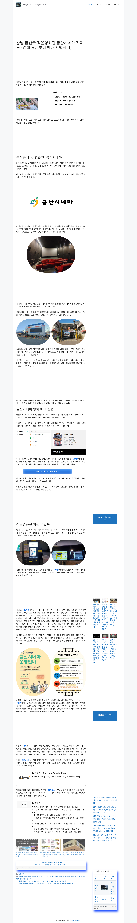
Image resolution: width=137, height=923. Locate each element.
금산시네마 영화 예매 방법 (49, 876)
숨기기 (61, 92)
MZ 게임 (116, 5)
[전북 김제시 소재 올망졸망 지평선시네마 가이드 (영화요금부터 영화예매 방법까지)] (27, 845)
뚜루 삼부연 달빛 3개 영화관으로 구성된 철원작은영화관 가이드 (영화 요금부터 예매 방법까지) (50, 854)
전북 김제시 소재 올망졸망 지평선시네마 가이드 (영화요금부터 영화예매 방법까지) (27, 854)
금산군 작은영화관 (25, 876)
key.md (96, 906)
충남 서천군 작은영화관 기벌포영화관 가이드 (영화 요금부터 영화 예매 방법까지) (46, 883)
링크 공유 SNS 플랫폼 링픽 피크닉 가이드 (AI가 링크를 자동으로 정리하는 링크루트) (104, 837)
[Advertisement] (51, 27)
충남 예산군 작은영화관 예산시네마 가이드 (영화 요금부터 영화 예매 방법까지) (73, 854)
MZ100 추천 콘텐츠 (105, 518)
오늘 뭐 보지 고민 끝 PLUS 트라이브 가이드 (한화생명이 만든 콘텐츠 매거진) (104, 809)
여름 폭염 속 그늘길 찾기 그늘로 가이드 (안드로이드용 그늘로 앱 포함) (104, 819)
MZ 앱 (99, 5)
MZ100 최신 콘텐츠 (105, 716)
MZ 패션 (107, 5)
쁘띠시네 (25, 760)
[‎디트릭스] (51, 817)
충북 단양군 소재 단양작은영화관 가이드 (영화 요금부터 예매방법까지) (42, 881)
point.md (19, 868)
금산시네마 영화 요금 (66, 876)
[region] (51, 863)
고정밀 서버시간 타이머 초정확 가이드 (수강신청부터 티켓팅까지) (105, 800)
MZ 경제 (91, 5)
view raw (82, 868)
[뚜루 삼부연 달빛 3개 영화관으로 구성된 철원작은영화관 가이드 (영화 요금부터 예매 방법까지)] (50, 845)
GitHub (34, 868)
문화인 (18, 703)
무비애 (24, 746)
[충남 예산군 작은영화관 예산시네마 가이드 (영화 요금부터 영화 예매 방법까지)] (74, 845)
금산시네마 (36, 876)
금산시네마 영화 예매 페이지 (47, 471)
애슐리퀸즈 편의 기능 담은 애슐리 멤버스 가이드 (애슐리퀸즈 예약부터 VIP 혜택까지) (104, 828)
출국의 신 (105, 899)
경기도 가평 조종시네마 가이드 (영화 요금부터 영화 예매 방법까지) (113, 649)
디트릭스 (75, 458)
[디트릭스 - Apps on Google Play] (51, 778)
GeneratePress (76, 920)
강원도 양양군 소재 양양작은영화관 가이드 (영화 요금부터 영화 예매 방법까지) (96, 651)
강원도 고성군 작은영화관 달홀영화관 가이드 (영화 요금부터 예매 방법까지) (105, 650)
